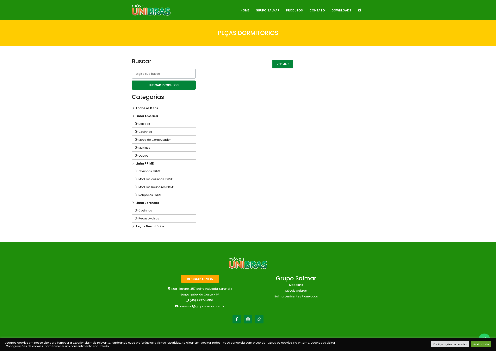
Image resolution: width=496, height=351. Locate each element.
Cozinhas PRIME (149, 171)
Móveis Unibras (296, 291)
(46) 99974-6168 (202, 300)
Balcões (144, 124)
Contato (317, 10)
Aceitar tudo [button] (481, 344)
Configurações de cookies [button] (450, 344)
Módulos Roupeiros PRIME (156, 187)
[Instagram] (248, 322)
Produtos (294, 10)
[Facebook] (236, 322)
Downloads (341, 10)
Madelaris (296, 285)
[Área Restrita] (359, 10)
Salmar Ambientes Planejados (296, 296)
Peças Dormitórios (150, 226)
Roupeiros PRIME (150, 195)
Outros (143, 155)
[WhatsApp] (259, 322)
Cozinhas (145, 132)
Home (244, 10)
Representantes (200, 279)
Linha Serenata (147, 203)
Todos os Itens (147, 108)
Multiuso (144, 148)
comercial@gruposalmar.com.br (201, 306)
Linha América (147, 116)
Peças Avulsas (149, 218)
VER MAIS (283, 64)
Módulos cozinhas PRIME (156, 179)
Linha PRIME (145, 163)
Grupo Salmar (267, 10)
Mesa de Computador (155, 140)
